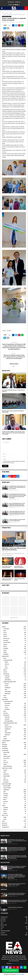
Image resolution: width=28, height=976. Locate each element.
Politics (5, 697)
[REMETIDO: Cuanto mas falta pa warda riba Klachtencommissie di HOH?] (14, 539)
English (3, 656)
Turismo (5, 636)
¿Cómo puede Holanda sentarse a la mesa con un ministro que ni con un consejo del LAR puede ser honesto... (17, 513)
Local (10, 16)
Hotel (4, 772)
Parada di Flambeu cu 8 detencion (15, 907)
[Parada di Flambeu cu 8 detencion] (4, 909)
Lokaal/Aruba (6, 701)
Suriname (5, 801)
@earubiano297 (14, 617)
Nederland (7, 734)
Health (6, 662)
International (6, 673)
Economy (7, 664)
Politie (4, 736)
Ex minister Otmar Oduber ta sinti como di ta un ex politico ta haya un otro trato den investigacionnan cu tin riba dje (13, 433)
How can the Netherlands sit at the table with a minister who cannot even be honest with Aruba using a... (17, 505)
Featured (6, 16)
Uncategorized (5, 827)
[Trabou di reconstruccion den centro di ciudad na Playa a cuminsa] (4, 885)
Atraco (4, 811)
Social (3, 16)
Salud (4, 630)
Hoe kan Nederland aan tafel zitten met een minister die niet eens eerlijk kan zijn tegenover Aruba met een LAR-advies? (17, 496)
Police (4, 695)
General (5, 770)
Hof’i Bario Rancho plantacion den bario (19, 567)
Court (6, 666)
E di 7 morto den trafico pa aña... (19, 579)
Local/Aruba (6, 628)
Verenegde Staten (9, 721)
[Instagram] (10, 967)
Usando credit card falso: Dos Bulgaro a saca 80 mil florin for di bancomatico (16, 894)
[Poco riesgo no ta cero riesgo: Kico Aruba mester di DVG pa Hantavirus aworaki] (8, 561)
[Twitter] (6, 967)
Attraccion (5, 779)
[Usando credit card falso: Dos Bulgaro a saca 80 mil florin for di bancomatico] (4, 895)
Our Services (11, 2)
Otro (4, 803)
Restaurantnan (6, 776)
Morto (3, 815)
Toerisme (5, 713)
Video (3, 821)
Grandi (4, 817)
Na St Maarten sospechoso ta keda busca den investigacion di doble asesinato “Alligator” (17, 868)
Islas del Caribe (6, 642)
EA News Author (6, 22)
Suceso (3, 805)
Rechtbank (7, 709)
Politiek (5, 738)
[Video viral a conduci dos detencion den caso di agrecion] (8, 573)
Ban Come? (4, 823)
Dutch (3, 699)
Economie (7, 705)
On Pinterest (5, 593)
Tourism (5, 671)
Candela (5, 813)
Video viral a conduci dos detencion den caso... (7, 579)
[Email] (21, 967)
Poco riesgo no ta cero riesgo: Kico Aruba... (7, 567)
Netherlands (7, 693)
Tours (4, 778)
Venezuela (5, 640)
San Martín (5, 648)
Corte (4, 760)
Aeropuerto (5, 781)
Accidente (5, 807)
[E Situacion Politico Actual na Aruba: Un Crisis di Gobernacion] (5, 521)
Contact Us (17, 2)
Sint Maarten (7, 687)
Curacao (7, 683)
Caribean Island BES (7, 681)
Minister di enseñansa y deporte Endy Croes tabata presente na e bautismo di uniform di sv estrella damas (14, 357)
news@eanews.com (17, 963)
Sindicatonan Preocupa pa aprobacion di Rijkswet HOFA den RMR (13, 411)
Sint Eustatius (8, 691)
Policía (5, 650)
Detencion (5, 809)
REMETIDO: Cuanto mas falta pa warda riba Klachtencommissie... (14, 549)
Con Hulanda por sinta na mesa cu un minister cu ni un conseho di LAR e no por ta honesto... (17, 487)
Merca (4, 799)
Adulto (4, 819)
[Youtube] (17, 967)
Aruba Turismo (5, 768)
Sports (4, 670)
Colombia (7, 677)
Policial (5, 754)
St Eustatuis (4, 744)
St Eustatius (6, 654)
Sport (4, 711)
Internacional (6, 638)
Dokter (4, 330)
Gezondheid (7, 703)
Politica (5, 756)
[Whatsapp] (25, 967)
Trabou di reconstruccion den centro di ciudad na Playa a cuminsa (16, 884)
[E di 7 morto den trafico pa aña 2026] (20, 573)
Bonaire (5, 646)
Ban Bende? (4, 825)
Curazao (5, 644)
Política (5, 652)
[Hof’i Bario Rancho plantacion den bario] (20, 561)
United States (8, 679)
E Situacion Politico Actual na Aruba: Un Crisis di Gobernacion (17, 520)
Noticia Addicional (7, 766)
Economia (5, 762)
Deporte (5, 634)
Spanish (4, 626)
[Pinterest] (14, 967)
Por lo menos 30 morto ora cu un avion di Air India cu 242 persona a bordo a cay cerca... (17, 901)
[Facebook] (2, 967)
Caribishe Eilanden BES (8, 723)
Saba (6, 689)
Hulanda (5, 797)
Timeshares (6, 774)
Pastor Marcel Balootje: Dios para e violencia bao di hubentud (13, 390)
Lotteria (5, 764)
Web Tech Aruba (20, 974)
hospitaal (9, 330)
